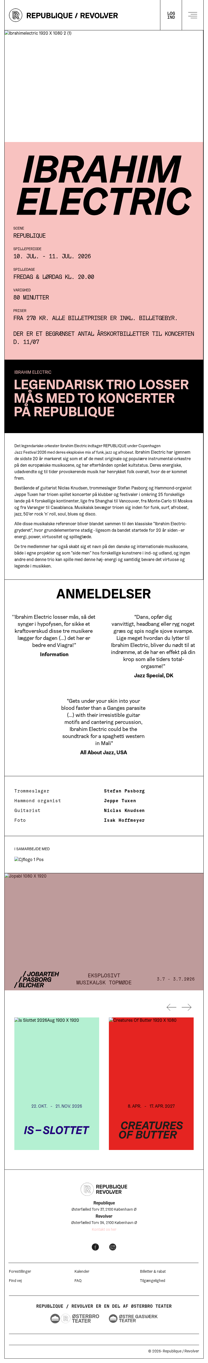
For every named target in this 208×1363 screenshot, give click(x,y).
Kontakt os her (104, 1230)
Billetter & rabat (153, 1272)
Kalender (81, 1272)
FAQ (78, 1281)
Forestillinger (20, 1272)
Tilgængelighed (152, 1281)
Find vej (15, 1281)
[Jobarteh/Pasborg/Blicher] (104, 931)
